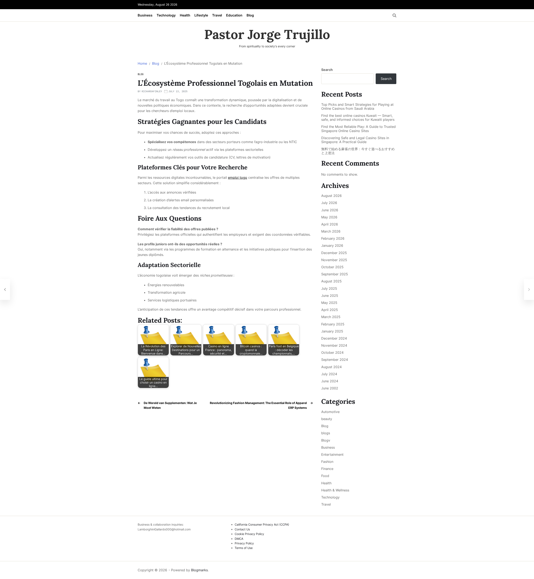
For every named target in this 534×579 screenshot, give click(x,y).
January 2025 (332, 331)
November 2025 (334, 260)
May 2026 (329, 217)
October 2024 (332, 352)
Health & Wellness (335, 490)
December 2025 (334, 253)
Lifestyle (201, 15)
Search (327, 70)
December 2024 (334, 338)
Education (234, 15)
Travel (217, 15)
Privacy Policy (244, 543)
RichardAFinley (152, 91)
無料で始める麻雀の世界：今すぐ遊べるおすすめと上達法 (358, 151)
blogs (325, 433)
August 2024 (331, 367)
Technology (166, 15)
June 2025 (329, 295)
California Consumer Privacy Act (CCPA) (262, 524)
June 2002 (329, 388)
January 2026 (332, 245)
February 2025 (332, 324)
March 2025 (330, 317)
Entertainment (332, 454)
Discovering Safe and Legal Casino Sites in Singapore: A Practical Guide (355, 140)
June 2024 (329, 381)
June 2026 (329, 210)
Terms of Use (244, 548)
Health (185, 15)
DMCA (239, 538)
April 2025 (329, 310)
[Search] (394, 15)
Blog (250, 15)
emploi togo (237, 177)
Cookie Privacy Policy (249, 534)
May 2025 (329, 303)
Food (325, 476)
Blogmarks (199, 570)
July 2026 (329, 203)
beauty (326, 419)
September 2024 (334, 359)
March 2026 (330, 231)
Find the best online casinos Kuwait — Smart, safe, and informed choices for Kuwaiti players (357, 118)
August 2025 (331, 281)
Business (145, 15)
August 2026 (331, 196)
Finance (327, 469)
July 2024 (329, 374)
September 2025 (334, 274)
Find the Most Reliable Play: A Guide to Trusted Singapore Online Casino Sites (358, 129)
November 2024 (334, 345)
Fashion (327, 461)
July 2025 (329, 288)
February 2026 (332, 238)
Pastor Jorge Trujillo (267, 34)
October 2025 (332, 267)
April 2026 (329, 224)
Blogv (325, 440)
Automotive (330, 412)
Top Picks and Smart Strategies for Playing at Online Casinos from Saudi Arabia (357, 107)
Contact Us (242, 529)
